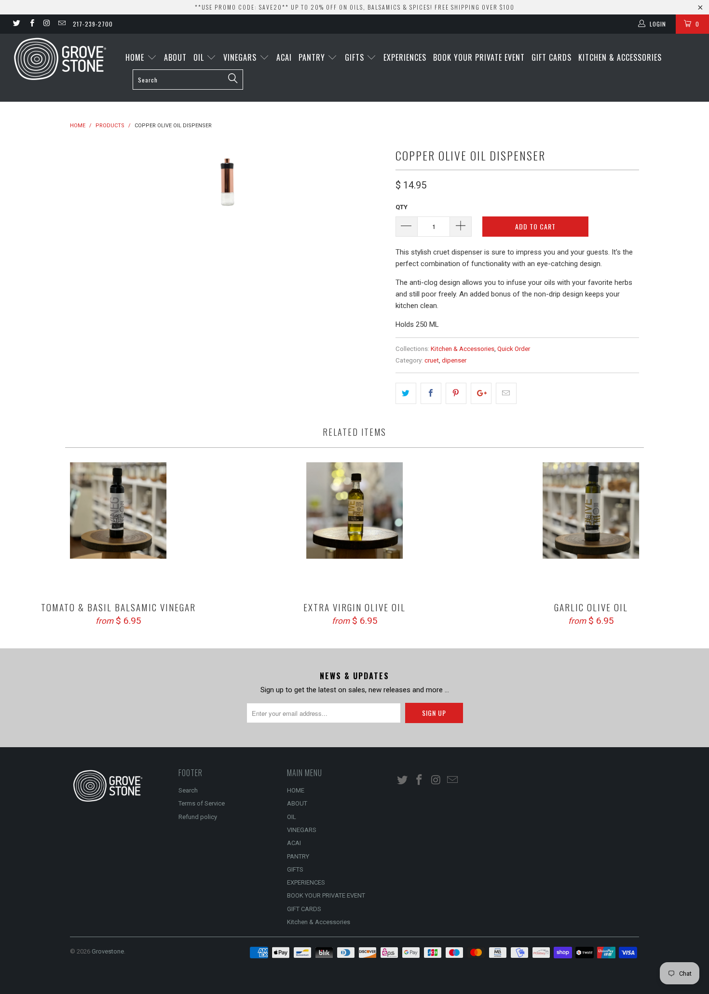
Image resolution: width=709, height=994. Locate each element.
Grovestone (108, 951)
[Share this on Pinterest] (456, 393)
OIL (199, 57)
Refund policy (197, 816)
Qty (401, 207)
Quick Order (513, 348)
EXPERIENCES (404, 57)
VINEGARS (241, 57)
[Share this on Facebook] (431, 393)
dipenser (454, 360)
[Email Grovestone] (61, 24)
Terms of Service (201, 803)
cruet (431, 360)
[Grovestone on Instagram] (46, 24)
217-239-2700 (93, 24)
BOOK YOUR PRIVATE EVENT (479, 57)
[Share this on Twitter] (405, 393)
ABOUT (175, 57)
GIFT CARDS (552, 57)
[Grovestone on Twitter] (16, 24)
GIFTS (356, 57)
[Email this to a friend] (506, 393)
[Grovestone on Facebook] (31, 24)
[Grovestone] (61, 59)
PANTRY (313, 57)
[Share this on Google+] (481, 393)
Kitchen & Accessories (620, 57)
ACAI (284, 57)
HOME (136, 57)
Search (188, 790)
